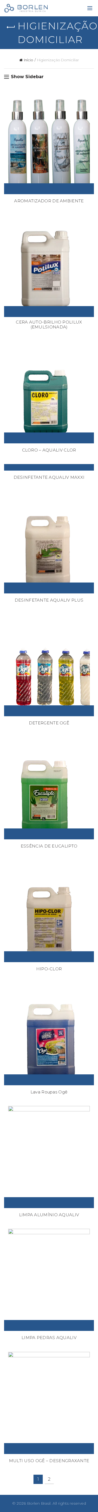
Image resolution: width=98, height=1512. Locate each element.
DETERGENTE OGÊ (49, 723)
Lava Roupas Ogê (49, 1092)
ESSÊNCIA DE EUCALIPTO (49, 846)
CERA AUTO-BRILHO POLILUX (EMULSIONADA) (49, 325)
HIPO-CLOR (49, 969)
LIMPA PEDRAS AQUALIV (49, 1337)
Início (28, 60)
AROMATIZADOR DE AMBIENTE (49, 201)
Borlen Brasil (39, 1503)
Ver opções (49, 188)
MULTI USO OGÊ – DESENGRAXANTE (49, 1460)
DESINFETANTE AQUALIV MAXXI (49, 477)
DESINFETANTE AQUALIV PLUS (49, 600)
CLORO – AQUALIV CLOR (49, 450)
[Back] (11, 27)
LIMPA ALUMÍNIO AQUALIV (49, 1214)
